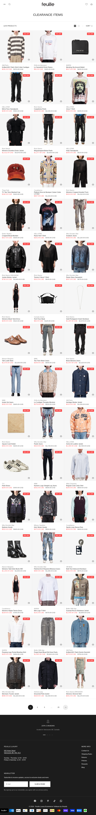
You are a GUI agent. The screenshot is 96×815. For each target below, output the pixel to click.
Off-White (69, 567)
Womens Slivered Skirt (74, 694)
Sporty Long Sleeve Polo (74, 527)
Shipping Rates (87, 754)
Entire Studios (7, 234)
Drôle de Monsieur (40, 65)
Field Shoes (6, 486)
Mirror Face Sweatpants (10, 109)
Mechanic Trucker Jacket (10, 694)
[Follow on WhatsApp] (61, 801)
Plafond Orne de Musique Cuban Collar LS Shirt (47, 193)
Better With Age (71, 609)
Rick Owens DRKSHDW (10, 275)
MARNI (68, 65)
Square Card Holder (9, 444)
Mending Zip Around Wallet (75, 67)
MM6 (35, 359)
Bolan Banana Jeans (73, 361)
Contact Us (85, 751)
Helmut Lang (38, 692)
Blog (83, 767)
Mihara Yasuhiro (39, 525)
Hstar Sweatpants (72, 151)
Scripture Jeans (71, 236)
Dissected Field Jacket (41, 694)
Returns (84, 757)
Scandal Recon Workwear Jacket (77, 611)
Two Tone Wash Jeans (41, 361)
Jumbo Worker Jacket (9, 277)
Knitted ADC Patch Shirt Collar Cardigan (15, 67)
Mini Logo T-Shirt (40, 611)
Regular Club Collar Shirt (74, 486)
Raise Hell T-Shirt (40, 236)
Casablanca (38, 190)
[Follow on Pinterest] (48, 801)
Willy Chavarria (71, 484)
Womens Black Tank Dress (11, 319)
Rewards (85, 764)
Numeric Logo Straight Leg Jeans (45, 486)
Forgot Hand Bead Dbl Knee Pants (46, 652)
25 (59, 707)
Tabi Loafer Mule (7, 361)
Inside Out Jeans (7, 402)
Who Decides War (72, 234)
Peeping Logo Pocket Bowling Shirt (14, 652)
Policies (84, 761)
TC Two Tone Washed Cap (11, 192)
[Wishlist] (87, 4)
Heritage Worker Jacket (74, 402)
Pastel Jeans (38, 444)
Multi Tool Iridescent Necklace (76, 569)
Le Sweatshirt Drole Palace (43, 67)
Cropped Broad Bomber (10, 236)
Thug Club (5, 190)
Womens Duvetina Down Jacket (13, 151)
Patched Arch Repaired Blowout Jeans (47, 569)
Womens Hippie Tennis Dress (12, 611)
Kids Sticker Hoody (40, 527)
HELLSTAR (6, 107)
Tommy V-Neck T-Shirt (41, 277)
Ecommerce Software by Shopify (56, 806)
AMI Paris (5, 65)
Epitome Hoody (7, 527)
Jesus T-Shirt (70, 109)
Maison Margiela (7, 359)
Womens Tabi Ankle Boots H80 (12, 569)
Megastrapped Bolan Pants (43, 151)
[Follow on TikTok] (54, 801)
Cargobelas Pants (40, 109)
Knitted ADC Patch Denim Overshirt (78, 652)
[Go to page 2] (65, 707)
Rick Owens (38, 107)
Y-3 (3, 484)
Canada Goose (39, 317)
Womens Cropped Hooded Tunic (77, 192)
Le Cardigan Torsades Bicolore (44, 402)
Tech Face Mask (39, 319)
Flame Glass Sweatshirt (74, 277)
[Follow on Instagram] (41, 801)
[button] (4, 810)
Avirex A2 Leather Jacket (74, 444)
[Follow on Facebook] (35, 801)
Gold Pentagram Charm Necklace (77, 319)
